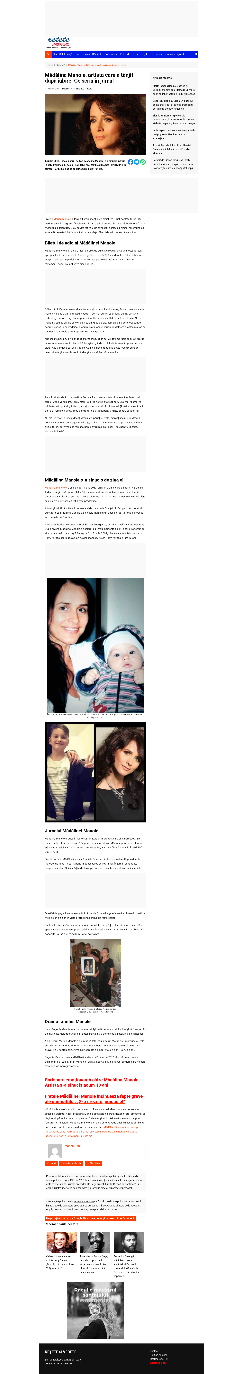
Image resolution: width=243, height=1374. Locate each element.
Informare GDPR (158, 1359)
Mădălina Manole (55, 487)
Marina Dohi (53, 88)
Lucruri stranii (82, 54)
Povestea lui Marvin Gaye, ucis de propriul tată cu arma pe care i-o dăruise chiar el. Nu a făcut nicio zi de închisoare (94, 1264)
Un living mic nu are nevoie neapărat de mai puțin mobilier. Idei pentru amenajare (174, 134)
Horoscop (156, 54)
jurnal (53, 1163)
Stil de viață (65, 54)
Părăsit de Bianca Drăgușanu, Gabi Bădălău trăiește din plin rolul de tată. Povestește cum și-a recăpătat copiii (173, 164)
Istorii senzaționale (174, 54)
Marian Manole (62, 218)
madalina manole (72, 1163)
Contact (154, 1351)
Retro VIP (125, 54)
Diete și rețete (140, 54)
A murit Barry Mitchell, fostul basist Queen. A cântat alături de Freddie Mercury (172, 149)
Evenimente (111, 54)
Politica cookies (158, 1355)
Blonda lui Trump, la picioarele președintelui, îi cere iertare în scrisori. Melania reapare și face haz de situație (174, 119)
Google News (82, 1218)
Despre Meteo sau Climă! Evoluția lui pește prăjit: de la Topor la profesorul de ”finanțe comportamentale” (173, 104)
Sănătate (97, 54)
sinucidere (95, 1163)
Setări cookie (157, 1362)
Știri (55, 54)
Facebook (128, 1218)
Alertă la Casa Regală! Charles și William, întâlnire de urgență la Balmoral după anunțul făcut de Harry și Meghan (174, 90)
